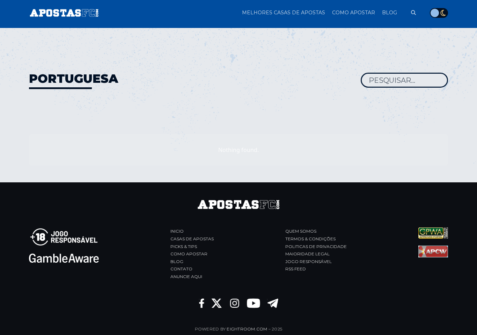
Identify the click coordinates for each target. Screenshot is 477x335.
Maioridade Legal (307, 253)
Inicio (177, 231)
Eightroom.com (247, 329)
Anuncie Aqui (186, 276)
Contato (181, 268)
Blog (176, 261)
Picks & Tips (183, 246)
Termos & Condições (310, 238)
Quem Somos (300, 231)
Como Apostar (188, 253)
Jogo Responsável (308, 261)
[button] (410, 13)
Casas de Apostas (192, 238)
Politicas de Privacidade (316, 246)
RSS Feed (295, 268)
